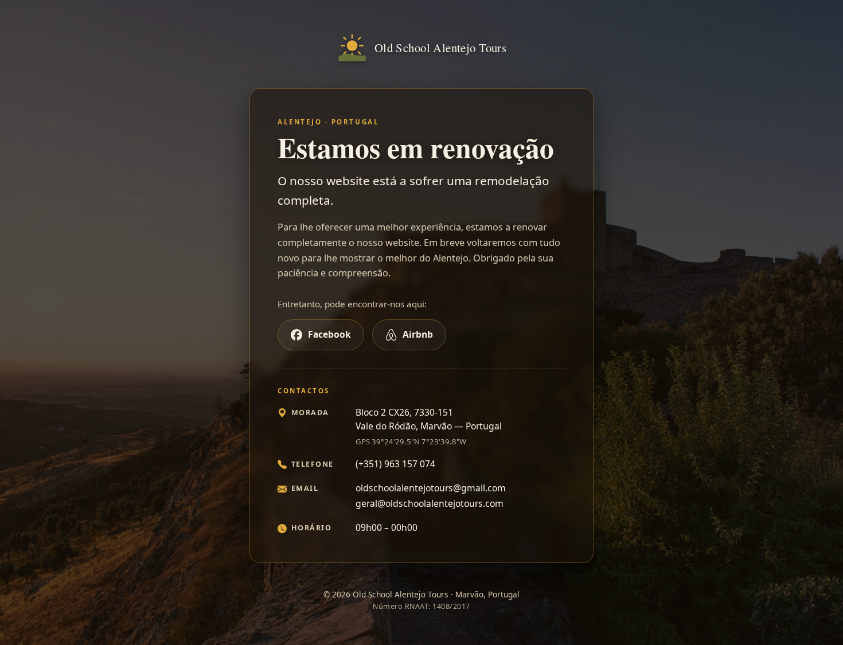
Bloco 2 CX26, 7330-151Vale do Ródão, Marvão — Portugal (429, 419)
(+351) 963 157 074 (395, 464)
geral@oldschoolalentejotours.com (430, 503)
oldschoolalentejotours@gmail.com (431, 488)
